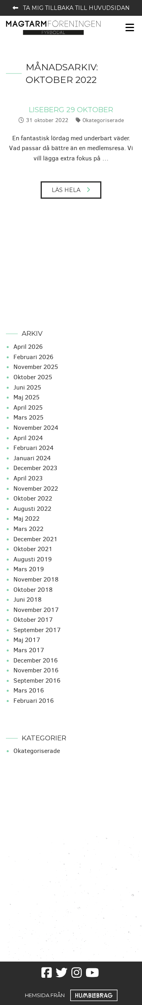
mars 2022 (28, 529)
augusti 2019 (32, 559)
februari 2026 (33, 357)
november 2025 (35, 367)
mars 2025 (28, 417)
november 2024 (35, 427)
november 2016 (35, 670)
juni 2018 (27, 599)
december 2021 (35, 539)
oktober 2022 (32, 498)
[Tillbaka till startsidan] (53, 27)
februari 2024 (33, 448)
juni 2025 (27, 387)
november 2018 (35, 579)
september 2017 (37, 630)
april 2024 (28, 438)
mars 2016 (28, 690)
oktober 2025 (32, 377)
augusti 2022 (32, 508)
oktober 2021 (32, 549)
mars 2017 (28, 650)
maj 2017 (26, 640)
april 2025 (28, 407)
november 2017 (36, 610)
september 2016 (36, 680)
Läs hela (66, 190)
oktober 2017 (33, 619)
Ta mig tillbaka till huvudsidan (76, 7)
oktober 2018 (32, 589)
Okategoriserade (103, 120)
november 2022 (35, 488)
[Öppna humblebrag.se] (94, 995)
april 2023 (28, 478)
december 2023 (35, 468)
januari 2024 (32, 458)
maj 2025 (26, 397)
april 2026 (28, 347)
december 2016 (35, 660)
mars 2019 (28, 569)
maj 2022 (26, 518)
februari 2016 (33, 700)
